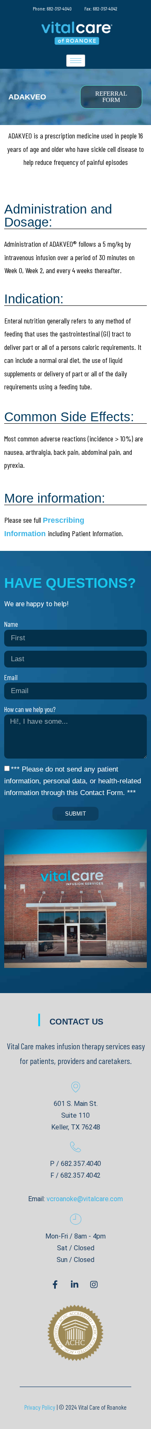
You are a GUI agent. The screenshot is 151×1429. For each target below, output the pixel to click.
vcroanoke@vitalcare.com (85, 1199)
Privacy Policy (39, 1407)
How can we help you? (30, 709)
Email (11, 677)
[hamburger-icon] (75, 61)
